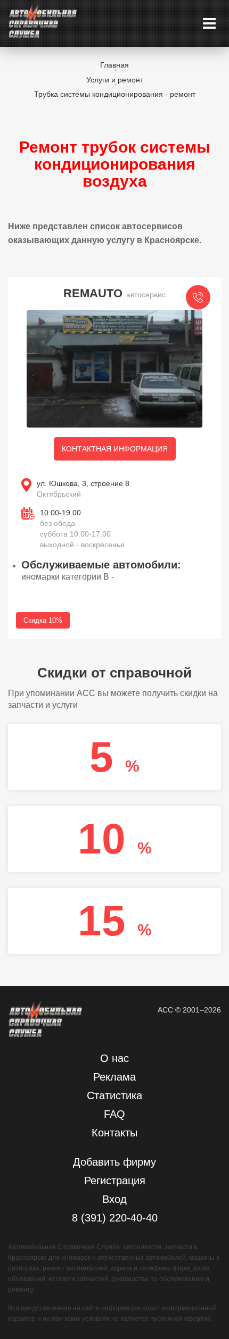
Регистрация (114, 1180)
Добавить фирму (114, 1162)
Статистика (114, 1095)
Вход (114, 1199)
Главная (114, 65)
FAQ (114, 1114)
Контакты (114, 1133)
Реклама (114, 1077)
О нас (114, 1058)
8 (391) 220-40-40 (115, 1218)
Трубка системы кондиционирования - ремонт (114, 94)
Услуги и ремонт (114, 80)
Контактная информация (115, 449)
